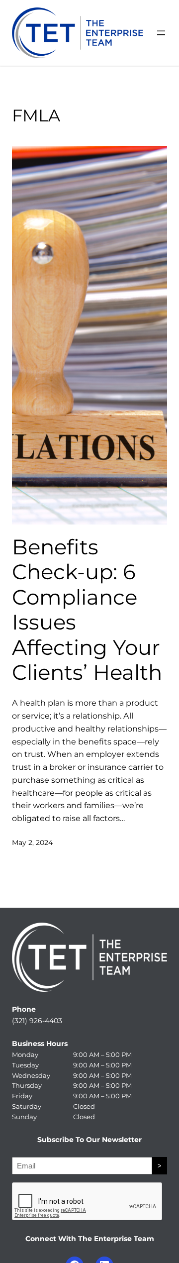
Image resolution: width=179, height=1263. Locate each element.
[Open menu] (161, 33)
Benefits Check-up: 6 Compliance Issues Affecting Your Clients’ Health (87, 609)
